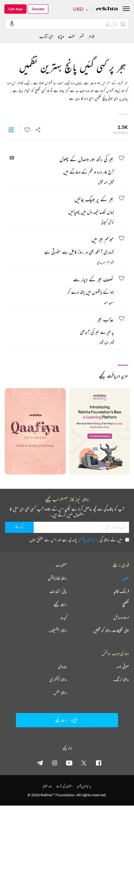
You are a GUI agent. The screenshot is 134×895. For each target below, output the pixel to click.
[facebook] (98, 763)
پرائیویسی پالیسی (88, 540)
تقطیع (125, 604)
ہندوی (62, 666)
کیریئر (63, 617)
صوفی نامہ (122, 666)
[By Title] (11, 129)
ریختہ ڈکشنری (58, 679)
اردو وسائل (121, 617)
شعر (81, 36)
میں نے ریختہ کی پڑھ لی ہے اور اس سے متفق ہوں (76, 540)
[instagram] (55, 763)
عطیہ (126, 578)
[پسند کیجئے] (27, 129)
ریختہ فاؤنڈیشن (57, 578)
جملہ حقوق (47, 786)
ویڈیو (61, 36)
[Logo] (107, 9)
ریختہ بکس (60, 692)
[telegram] (40, 763)
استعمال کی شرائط (64, 786)
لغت (71, 36)
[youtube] (69, 763)
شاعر (91, 36)
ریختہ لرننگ (121, 679)
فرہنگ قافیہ (121, 591)
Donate (38, 9)
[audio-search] (12, 24)
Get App (15, 9)
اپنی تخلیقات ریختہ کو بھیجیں (111, 630)
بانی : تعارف (58, 591)
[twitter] (84, 763)
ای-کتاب (46, 36)
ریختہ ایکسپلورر (58, 630)
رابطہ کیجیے (60, 604)
